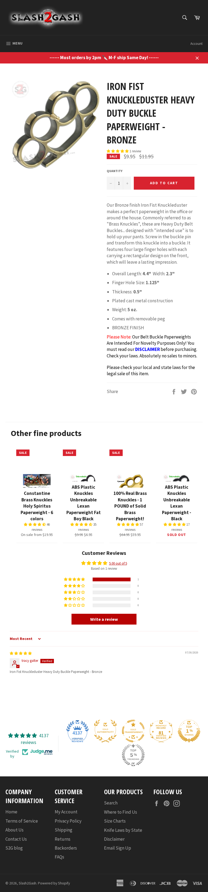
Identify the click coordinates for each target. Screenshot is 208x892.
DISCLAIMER (147, 349)
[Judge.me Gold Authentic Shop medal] (105, 731)
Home (11, 812)
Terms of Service (21, 821)
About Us (14, 830)
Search (111, 803)
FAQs (59, 857)
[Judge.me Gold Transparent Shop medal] (133, 731)
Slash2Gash (27, 883)
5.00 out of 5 (118, 563)
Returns (62, 839)
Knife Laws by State (123, 830)
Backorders (66, 848)
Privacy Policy (68, 821)
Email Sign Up (117, 848)
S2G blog (14, 848)
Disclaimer (114, 839)
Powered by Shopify (54, 883)
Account (196, 43)
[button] (118, 151)
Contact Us (16, 839)
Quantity (114, 171)
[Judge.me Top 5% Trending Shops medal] (133, 755)
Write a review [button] (104, 619)
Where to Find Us (120, 812)
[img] (21, 653)
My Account (66, 812)
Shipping (63, 830)
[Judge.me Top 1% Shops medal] (189, 731)
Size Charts (115, 821)
